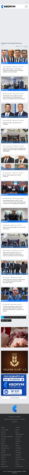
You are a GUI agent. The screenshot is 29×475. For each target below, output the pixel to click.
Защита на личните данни (11, 419)
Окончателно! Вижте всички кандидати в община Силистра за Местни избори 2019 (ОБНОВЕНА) (14, 149)
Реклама (22, 419)
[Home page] (8, 6)
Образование (4, 445)
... (24, 317)
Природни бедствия (6, 455)
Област (17, 443)
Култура (3, 441)
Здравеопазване (20, 434)
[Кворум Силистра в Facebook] (14, 385)
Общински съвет (5, 448)
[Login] (26, 2)
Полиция (3, 452)
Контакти (14, 421)
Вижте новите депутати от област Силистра (12, 175)
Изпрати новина (15, 397)
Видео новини (4, 466)
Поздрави (3, 450)
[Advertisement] (14, 24)
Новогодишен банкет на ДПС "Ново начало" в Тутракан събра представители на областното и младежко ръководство (14, 202)
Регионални (18, 457)
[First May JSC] (14, 362)
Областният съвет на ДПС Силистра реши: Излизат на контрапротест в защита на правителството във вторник (14, 97)
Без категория (4, 429)
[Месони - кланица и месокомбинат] (14, 347)
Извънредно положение (7, 436)
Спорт (17, 461)
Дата (22, 46)
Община (18, 445)
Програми (18, 455)
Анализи (18, 427)
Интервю (3, 439)
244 (7, 320)
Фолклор (18, 464)
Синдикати (3, 461)
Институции (18, 436)
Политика (16, 66)
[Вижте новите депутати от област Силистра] (14, 163)
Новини (3, 443)
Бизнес (17, 429)
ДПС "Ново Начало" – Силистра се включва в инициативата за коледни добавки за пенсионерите (13, 70)
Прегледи (26, 46)
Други (17, 432)
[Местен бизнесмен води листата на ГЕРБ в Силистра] (14, 215)
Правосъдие (19, 452)
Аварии (3, 427)
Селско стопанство (20, 459)
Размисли (3, 457)
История (18, 439)
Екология (3, 434)
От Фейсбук (18, 448)
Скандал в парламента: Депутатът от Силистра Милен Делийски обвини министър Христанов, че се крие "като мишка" (13, 309)
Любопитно (18, 441)
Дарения (3, 432)
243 (3, 320)
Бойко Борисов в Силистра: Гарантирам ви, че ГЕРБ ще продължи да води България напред (14, 281)
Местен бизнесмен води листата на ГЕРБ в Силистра (14, 227)
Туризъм (3, 464)
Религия (3, 459)
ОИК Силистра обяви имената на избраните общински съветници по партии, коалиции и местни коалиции (13, 254)
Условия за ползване (14, 416)
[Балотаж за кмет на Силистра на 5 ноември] (14, 111)
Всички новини (19, 466)
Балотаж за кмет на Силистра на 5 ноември (12, 123)
